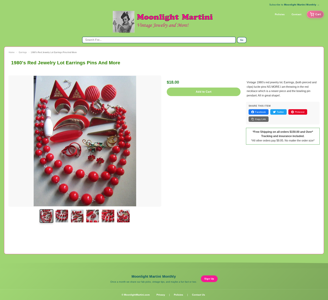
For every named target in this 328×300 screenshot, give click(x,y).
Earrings (23, 52)
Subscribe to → (294, 4)
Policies (280, 14)
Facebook (260, 112)
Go (241, 40)
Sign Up (209, 278)
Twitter (280, 112)
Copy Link (260, 119)
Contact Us (198, 294)
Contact (297, 14)
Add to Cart (203, 91)
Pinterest (299, 112)
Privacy (160, 294)
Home (12, 52)
